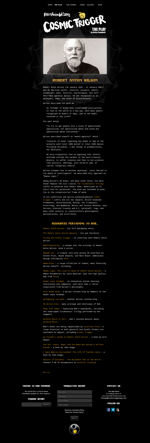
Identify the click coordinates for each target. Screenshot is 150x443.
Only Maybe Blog (51, 292)
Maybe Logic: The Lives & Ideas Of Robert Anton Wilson (72, 271)
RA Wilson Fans (51, 304)
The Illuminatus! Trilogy (90, 184)
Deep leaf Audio (51, 309)
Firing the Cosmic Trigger (57, 238)
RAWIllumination (51, 245)
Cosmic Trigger (85, 332)
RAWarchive (48, 263)
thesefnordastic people (35, 392)
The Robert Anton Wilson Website (60, 233)
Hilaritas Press (92, 327)
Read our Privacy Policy (74, 412)
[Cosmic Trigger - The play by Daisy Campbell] (75, 22)
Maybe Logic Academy (53, 281)
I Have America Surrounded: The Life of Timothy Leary (71, 352)
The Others (71, 5)
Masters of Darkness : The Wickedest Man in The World (71, 360)
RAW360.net (48, 253)
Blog (100, 5)
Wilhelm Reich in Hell (54, 319)
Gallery (90, 5)
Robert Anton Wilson (53, 229)
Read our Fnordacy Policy (74, 410)
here (66, 259)
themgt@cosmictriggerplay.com (114, 398)
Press (82, 5)
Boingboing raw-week (53, 299)
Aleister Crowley (86, 363)
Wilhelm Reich (50, 322)
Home (50, 5)
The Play (58, 5)
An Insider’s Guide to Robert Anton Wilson (65, 337)
